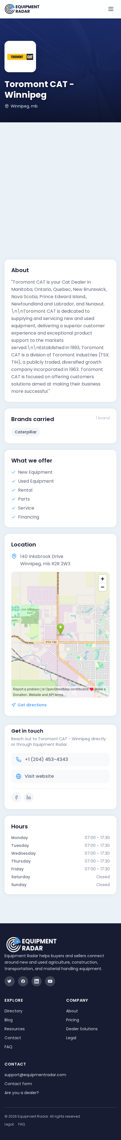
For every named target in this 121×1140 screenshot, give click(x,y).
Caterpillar (26, 432)
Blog (9, 1020)
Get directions (32, 705)
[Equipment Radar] (22, 9)
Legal (71, 1038)
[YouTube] (50, 981)
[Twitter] (10, 981)
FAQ (8, 1047)
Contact (13, 1038)
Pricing (72, 1020)
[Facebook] (16, 797)
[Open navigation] (110, 9)
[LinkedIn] (29, 797)
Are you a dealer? (22, 1092)
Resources (15, 1029)
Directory (14, 1011)
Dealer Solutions (82, 1029)
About (72, 1011)
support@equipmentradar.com (35, 1075)
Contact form (18, 1084)
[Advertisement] (60, 185)
